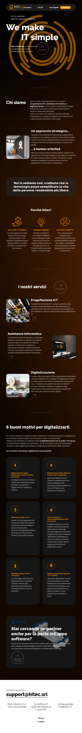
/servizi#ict (33, 319)
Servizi (40, 7)
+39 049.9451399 (65, 704)
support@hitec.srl (27, 694)
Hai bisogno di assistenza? (16, 690)
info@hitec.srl (65, 706)
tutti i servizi (42, 50)
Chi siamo (27, 7)
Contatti (65, 7)
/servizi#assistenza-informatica (10, 358)
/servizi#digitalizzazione (33, 396)
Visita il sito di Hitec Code (17, 660)
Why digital (54, 7)
